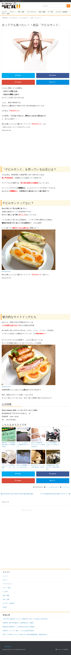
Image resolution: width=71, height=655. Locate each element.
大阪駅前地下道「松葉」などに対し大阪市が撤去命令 (52, 467)
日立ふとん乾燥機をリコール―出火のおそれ (23, 466)
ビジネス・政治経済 (61, 12)
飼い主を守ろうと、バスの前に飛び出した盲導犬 (38, 466)
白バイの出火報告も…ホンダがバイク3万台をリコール (53, 444)
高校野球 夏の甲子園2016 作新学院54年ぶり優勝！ (18, 623)
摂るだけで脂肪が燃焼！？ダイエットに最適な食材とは (38, 444)
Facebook (53, 75)
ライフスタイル (31, 12)
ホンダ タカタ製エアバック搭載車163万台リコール (23, 444)
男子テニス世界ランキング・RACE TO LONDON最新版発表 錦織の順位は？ (25, 634)
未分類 (5, 607)
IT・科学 (50, 12)
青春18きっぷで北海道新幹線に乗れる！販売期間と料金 (8, 444)
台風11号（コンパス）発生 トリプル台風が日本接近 (18, 630)
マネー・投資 (6, 13)
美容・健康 (42, 12)
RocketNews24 (6, 271)
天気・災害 (21, 12)
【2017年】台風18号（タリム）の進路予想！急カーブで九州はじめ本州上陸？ (26, 619)
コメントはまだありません (52, 487)
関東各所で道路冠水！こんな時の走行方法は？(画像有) (19, 626)
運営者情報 (8, 646)
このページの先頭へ (63, 649)
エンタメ (4, 12)
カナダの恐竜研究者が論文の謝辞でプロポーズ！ (54, 494)
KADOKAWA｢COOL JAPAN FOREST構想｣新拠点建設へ (17, 494)
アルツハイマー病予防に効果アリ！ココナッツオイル (8, 467)
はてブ (53, 82)
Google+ (19, 82)
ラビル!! (13, 649)
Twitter (19, 75)
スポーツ (12, 12)
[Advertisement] (17, 145)
